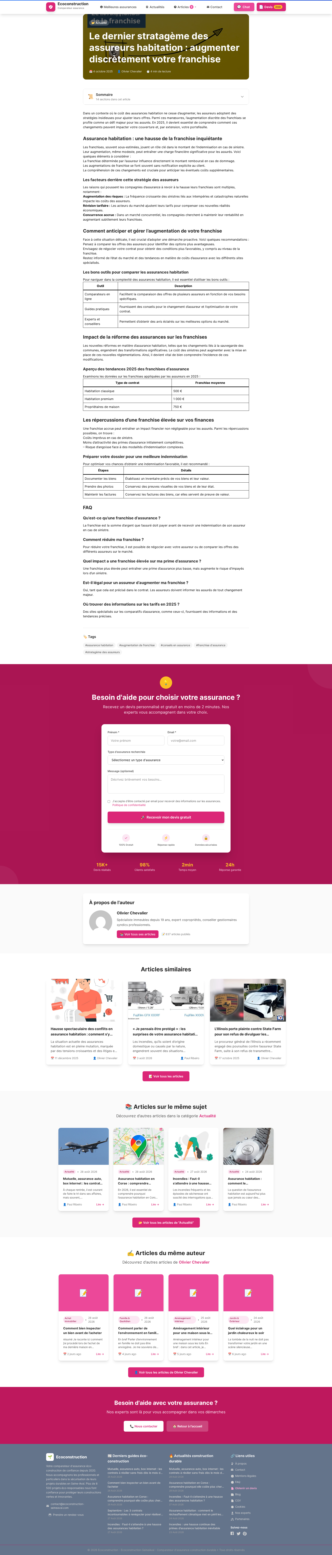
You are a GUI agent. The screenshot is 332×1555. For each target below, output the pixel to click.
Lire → (100, 1204)
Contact (240, 1469)
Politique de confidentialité (129, 805)
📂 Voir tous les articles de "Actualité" (166, 1222)
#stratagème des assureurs (102, 652)
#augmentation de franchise (137, 645)
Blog (238, 1494)
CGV (238, 1500)
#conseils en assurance (175, 645)
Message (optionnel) (121, 771)
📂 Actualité (99, 22)
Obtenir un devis (246, 1488)
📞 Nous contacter (143, 1426)
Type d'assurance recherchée (126, 751)
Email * (172, 732)
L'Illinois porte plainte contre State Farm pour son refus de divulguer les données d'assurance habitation (248, 1034)
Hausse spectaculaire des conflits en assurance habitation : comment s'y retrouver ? (82, 1034)
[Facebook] (232, 1534)
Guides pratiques (97, 309)
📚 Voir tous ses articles (137, 934)
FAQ (237, 1482)
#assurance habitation (99, 645)
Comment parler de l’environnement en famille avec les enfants (138, 1332)
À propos (241, 1463)
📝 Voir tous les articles (166, 1076)
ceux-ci (178, 611)
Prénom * (113, 732)
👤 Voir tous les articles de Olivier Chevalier (166, 1372)
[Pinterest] (245, 1534)
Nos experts (243, 1512)
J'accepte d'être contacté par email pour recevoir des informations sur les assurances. (166, 803)
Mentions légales (245, 1475)
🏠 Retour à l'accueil (187, 1426)
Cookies (240, 1506)
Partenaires (242, 1519)
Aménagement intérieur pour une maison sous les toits (192, 1332)
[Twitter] (239, 1534)
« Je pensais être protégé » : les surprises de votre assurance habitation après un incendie (166, 1034)
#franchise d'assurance (210, 645)
